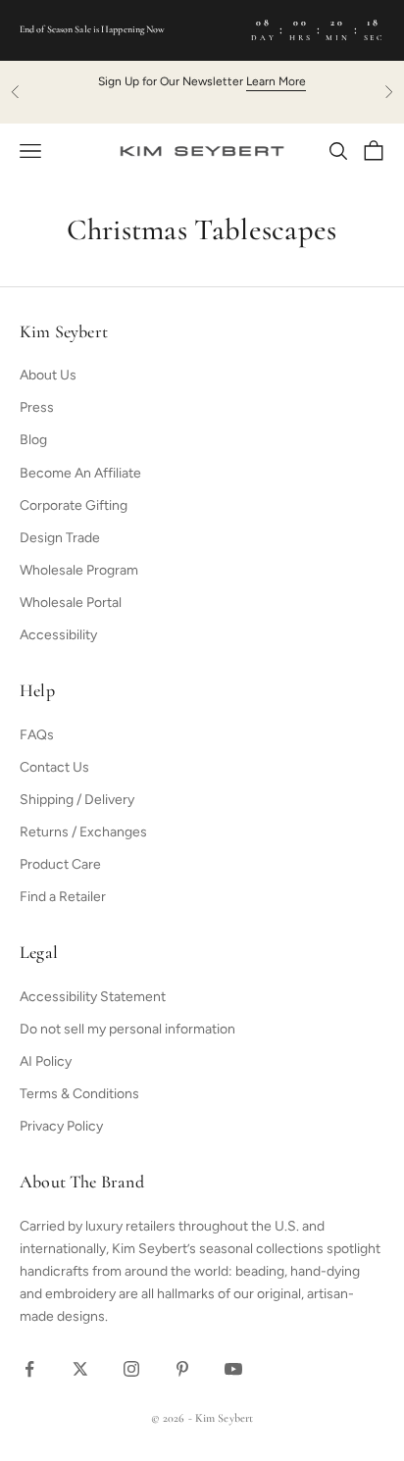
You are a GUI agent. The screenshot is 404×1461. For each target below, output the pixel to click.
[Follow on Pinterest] (182, 1369)
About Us (48, 375)
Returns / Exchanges (83, 832)
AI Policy (46, 1061)
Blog (33, 439)
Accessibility (58, 635)
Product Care (60, 864)
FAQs (37, 735)
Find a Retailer (63, 896)
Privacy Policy (61, 1126)
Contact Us (54, 767)
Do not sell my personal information (127, 1029)
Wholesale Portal (71, 602)
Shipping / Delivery (77, 799)
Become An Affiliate (80, 473)
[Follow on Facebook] (29, 1369)
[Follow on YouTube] (233, 1369)
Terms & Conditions (79, 1093)
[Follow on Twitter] (80, 1369)
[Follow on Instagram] (131, 1369)
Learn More (276, 81)
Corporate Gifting (73, 505)
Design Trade (60, 537)
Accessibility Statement (93, 996)
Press (37, 407)
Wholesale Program (79, 570)
